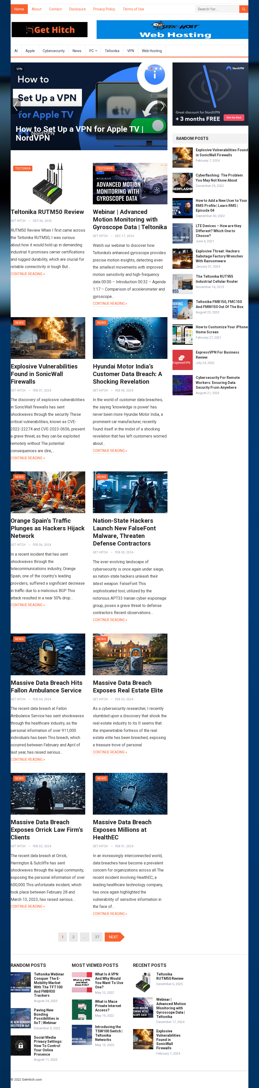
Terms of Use (133, 9)
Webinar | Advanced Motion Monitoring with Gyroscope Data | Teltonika (130, 219)
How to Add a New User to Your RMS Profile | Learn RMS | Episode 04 (221, 205)
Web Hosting (152, 51)
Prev (16, 106)
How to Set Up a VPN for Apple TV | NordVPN (80, 133)
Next (162, 106)
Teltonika (112, 51)
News (77, 51)
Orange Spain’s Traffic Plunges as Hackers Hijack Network (48, 528)
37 (97, 937)
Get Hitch (18, 221)
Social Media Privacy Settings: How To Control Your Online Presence (48, 1045)
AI (16, 51)
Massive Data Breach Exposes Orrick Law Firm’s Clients (47, 830)
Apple (30, 51)
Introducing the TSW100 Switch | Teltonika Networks (108, 1033)
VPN (130, 51)
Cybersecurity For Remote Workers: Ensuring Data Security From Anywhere (218, 382)
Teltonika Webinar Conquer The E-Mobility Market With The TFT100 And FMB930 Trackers (49, 984)
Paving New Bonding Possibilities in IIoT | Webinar (46, 1016)
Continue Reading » (28, 274)
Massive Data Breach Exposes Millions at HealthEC (122, 830)
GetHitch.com (32, 1079)
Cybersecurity (54, 51)
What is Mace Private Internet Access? (108, 1005)
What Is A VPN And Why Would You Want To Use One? (109, 980)
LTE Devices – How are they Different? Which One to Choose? (218, 230)
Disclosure (77, 9)
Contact (55, 9)
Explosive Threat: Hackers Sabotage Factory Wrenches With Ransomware (219, 256)
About (36, 9)
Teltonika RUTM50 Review (47, 211)
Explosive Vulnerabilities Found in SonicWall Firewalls (44, 374)
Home (19, 9)
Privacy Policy (104, 9)
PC (91, 51)
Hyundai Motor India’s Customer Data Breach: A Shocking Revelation (127, 374)
